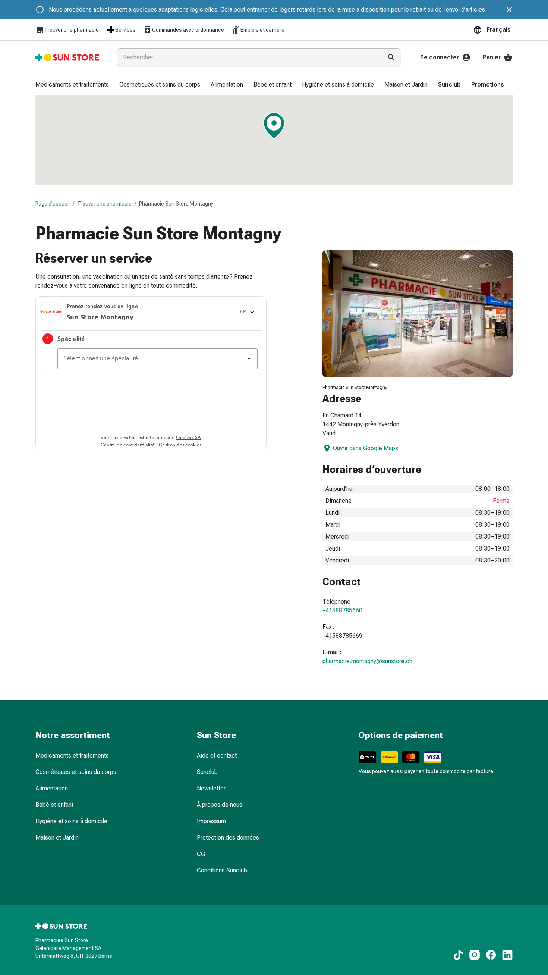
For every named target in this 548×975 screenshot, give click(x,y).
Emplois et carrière (262, 30)
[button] (493, 29)
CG (201, 854)
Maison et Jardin (57, 837)
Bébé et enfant (54, 804)
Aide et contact (217, 755)
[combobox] (248, 57)
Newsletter (211, 788)
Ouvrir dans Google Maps (365, 448)
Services (125, 30)
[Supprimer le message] (509, 9)
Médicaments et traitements (72, 755)
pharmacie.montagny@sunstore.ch (367, 661)
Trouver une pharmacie (71, 30)
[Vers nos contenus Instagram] (474, 955)
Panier (492, 57)
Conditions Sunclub (222, 870)
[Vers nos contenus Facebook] (491, 955)
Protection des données (228, 837)
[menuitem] (72, 85)
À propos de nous (219, 804)
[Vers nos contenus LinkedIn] (507, 955)
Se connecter (439, 57)
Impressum (211, 821)
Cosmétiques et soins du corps (75, 771)
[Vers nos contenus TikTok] (458, 955)
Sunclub (207, 771)
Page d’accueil (52, 204)
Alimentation (51, 788)
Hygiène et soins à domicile (71, 821)
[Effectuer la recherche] (391, 57)
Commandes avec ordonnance (188, 30)
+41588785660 (342, 610)
